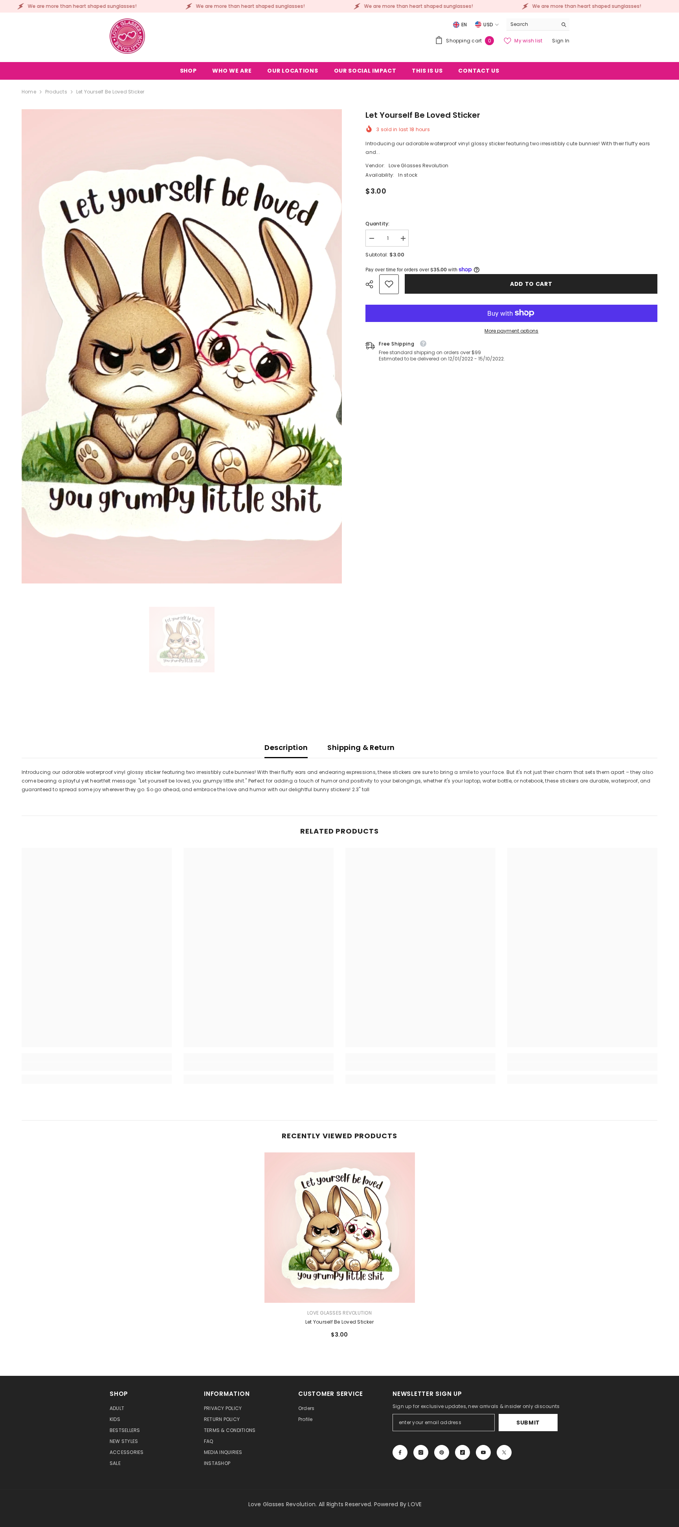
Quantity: (377, 223)
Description (286, 747)
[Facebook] (400, 1452)
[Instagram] (420, 1452)
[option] (182, 346)
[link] (389, 284)
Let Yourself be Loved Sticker (339, 1322)
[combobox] (531, 24)
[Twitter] (504, 1452)
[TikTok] (462, 1452)
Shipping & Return (361, 747)
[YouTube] (483, 1452)
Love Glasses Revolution (419, 165)
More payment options (511, 330)
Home (29, 91)
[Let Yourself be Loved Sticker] (339, 1227)
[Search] (537, 24)
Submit (528, 1422)
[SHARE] (372, 284)
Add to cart (531, 284)
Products (56, 91)
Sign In (560, 40)
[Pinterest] (441, 1452)
